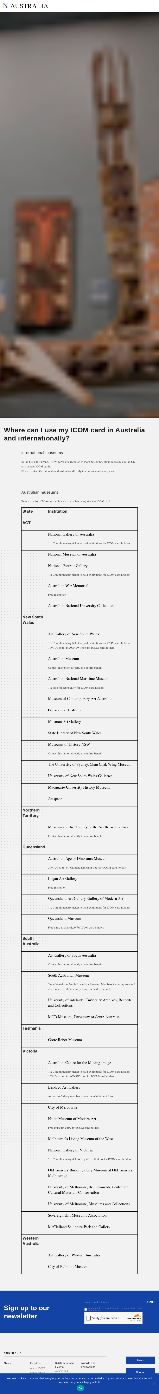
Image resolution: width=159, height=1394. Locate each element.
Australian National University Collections (81, 605)
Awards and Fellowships (61, 1372)
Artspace (55, 798)
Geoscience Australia (64, 710)
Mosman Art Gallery (64, 721)
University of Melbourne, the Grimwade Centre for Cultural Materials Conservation (88, 1189)
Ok (80, 1388)
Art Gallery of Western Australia (74, 1255)
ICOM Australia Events (64, 1364)
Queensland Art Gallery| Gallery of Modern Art (85, 898)
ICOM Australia (37, 1373)
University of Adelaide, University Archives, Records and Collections (89, 1002)
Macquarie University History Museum (79, 787)
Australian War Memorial (68, 585)
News (7, 1363)
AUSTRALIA (29, 5)
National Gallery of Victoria (70, 1150)
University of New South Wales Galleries (80, 775)
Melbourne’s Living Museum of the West (80, 1138)
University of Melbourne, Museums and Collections (89, 1203)
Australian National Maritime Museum (79, 678)
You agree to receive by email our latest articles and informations (115, 1309)
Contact (140, 1372)
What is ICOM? (37, 1368)
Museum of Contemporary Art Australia (79, 698)
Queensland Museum (64, 918)
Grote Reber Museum (65, 1039)
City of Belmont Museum (68, 1266)
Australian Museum (63, 658)
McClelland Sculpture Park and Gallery (79, 1226)
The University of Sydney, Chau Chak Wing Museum (89, 764)
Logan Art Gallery (62, 878)
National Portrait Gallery (68, 565)
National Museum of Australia (72, 554)
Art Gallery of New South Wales (73, 633)
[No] (154, 1384)
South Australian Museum (68, 975)
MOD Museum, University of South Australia (84, 1016)
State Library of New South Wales (75, 732)
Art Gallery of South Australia (72, 955)
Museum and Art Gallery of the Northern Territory (88, 827)
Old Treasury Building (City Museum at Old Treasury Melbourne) (90, 1172)
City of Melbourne (62, 1107)
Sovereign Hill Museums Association (77, 1215)
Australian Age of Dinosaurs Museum (78, 858)
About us (35, 1363)
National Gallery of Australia (71, 534)
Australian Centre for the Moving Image (79, 1062)
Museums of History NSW (69, 744)
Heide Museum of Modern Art (72, 1118)
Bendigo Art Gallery (64, 1087)
